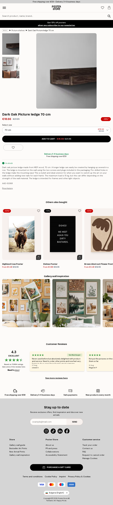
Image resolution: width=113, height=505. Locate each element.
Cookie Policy (51, 476)
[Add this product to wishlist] (13, 148)
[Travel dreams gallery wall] (26, 303)
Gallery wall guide (17, 445)
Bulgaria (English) (56, 493)
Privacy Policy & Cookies (79, 476)
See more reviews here (56, 378)
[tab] (102, 7)
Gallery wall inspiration (19, 455)
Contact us (87, 448)
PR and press (51, 448)
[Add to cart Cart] (38, 257)
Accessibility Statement (56, 455)
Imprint (62, 476)
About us (50, 445)
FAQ (84, 451)
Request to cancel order (93, 455)
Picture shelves (18, 30)
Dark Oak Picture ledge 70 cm (41, 30)
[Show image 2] (10, 67)
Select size (7, 125)
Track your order (89, 445)
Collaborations (52, 451)
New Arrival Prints (17, 451)
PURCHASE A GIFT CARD (59, 467)
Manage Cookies (89, 458)
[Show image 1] (10, 44)
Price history (7, 188)
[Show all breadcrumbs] (5, 30)
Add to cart (56, 139)
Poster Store (62, 498)
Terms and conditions (33, 476)
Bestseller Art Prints (18, 448)
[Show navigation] (4, 8)
